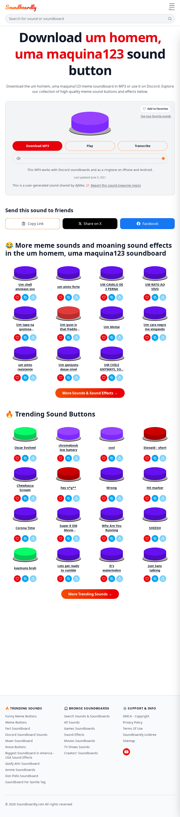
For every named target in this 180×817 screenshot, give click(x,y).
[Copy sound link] (25, 297)
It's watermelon (112, 568)
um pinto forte (68, 287)
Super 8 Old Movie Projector (68, 528)
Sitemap (129, 741)
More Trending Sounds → (90, 594)
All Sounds (72, 722)
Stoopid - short (155, 447)
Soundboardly (20, 7)
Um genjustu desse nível (68, 367)
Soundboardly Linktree (139, 735)
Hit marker (155, 488)
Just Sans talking (155, 568)
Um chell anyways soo (25, 286)
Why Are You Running (111, 528)
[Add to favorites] (17, 297)
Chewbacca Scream (25, 487)
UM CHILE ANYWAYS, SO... (111, 367)
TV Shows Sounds (77, 747)
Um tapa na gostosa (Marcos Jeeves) (25, 327)
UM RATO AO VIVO (155, 286)
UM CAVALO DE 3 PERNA (111, 286)
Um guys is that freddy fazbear (68, 327)
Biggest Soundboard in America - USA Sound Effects (29, 755)
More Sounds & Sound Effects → (90, 393)
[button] (90, 122)
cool (111, 447)
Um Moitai (112, 327)
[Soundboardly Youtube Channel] (126, 751)
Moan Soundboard (19, 741)
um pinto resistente (25, 367)
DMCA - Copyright (136, 716)
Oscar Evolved (25, 447)
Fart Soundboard (17, 728)
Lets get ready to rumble (68, 568)
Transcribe (142, 146)
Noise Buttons (15, 747)
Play (90, 146)
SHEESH (155, 528)
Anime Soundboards (20, 770)
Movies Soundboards (79, 741)
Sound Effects (74, 735)
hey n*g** (68, 488)
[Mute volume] (18, 158)
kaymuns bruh (25, 568)
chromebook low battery (68, 447)
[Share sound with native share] (33, 297)
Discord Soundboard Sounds (26, 735)
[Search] (170, 18)
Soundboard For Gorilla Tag (25, 782)
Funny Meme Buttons (21, 716)
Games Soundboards (79, 728)
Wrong (111, 488)
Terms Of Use (133, 728)
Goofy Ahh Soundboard (22, 763)
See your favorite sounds (156, 116)
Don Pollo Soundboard (21, 776)
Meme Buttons (16, 722)
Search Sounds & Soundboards (87, 716)
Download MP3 (37, 146)
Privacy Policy (132, 722)
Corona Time (25, 528)
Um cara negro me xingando (155, 327)
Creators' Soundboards (81, 753)
